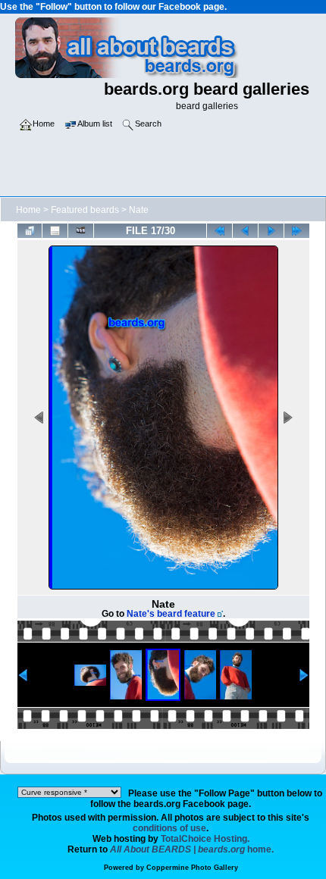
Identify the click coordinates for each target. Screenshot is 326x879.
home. (192, 849)
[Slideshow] (80, 231)
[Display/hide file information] (54, 231)
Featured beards (85, 210)
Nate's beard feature (171, 613)
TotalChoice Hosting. (205, 839)
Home (28, 210)
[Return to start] (219, 231)
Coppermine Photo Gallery (192, 867)
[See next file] (271, 231)
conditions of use (169, 828)
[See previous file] (245, 231)
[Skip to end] (296, 231)
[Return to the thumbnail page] (29, 231)
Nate (139, 210)
